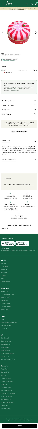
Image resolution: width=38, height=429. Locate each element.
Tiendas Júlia (5, 338)
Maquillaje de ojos (6, 390)
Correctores (5, 372)
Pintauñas (4, 369)
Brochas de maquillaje (8, 393)
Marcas (3, 263)
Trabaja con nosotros (8, 359)
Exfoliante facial (6, 399)
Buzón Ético (5, 356)
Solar (2, 278)
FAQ (2, 319)
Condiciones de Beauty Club (24, 420)
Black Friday (5, 309)
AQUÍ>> (28, 9)
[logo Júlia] (10, 4)
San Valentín (5, 300)
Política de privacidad (27, 419)
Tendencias (4, 291)
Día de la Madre (6, 306)
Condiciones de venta (16, 419)
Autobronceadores (7, 402)
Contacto (4, 328)
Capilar (3, 275)
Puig (2, 53)
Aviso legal (8, 419)
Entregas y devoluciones (9, 322)
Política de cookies (12, 420)
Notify (19, 426)
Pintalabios (4, 405)
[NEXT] (35, 32)
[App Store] (8, 243)
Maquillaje (4, 272)
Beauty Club (5, 347)
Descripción (6, 140)
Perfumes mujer (6, 378)
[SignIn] (31, 3)
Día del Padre (5, 303)
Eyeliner (3, 375)
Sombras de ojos (6, 396)
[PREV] (2, 32)
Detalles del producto (9, 159)
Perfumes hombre (7, 381)
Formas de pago (6, 325)
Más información (15, 90)
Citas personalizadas (7, 353)
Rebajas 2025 (5, 297)
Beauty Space (5, 350)
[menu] (2, 3)
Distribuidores (5, 344)
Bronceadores (5, 408)
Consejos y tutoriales (7, 294)
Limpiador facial (6, 387)
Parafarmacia (5, 281)
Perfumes (4, 269)
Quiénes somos (6, 341)
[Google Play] (22, 243)
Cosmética (4, 266)
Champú (4, 384)
